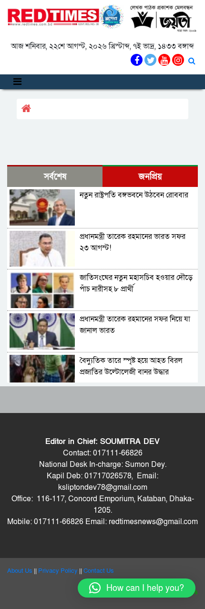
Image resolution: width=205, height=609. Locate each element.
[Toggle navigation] (17, 81)
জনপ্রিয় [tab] (150, 176)
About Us (19, 571)
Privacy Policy (58, 571)
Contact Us (98, 571)
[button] (136, 588)
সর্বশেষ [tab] (55, 176)
